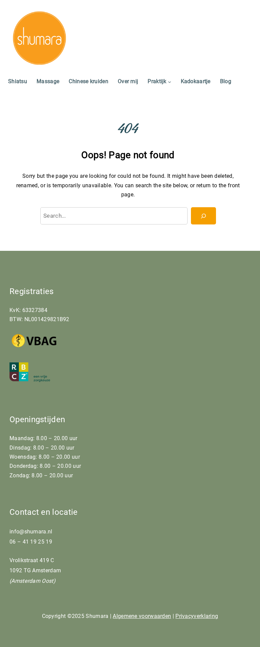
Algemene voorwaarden (142, 616)
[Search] (203, 215)
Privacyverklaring (196, 616)
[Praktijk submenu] (169, 81)
